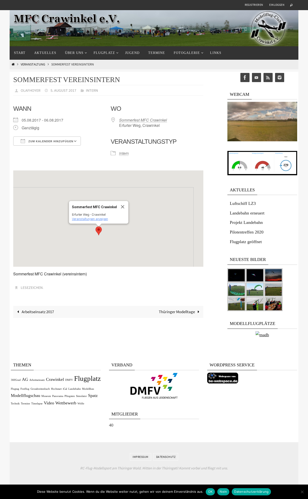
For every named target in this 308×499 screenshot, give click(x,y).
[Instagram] (279, 77)
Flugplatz (87, 378)
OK (210, 491)
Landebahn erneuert (247, 213)
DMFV (69, 380)
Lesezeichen (32, 287)
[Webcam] (262, 140)
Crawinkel (55, 379)
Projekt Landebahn (246, 222)
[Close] (122, 207)
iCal (65, 389)
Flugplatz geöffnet (246, 241)
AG (25, 379)
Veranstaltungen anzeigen (90, 219)
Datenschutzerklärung (251, 491)
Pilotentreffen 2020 (246, 232)
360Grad (16, 380)
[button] (99, 230)
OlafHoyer (30, 90)
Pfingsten (69, 396)
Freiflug (24, 389)
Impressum (140, 457)
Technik (15, 403)
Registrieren (254, 4)
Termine (25, 403)
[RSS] (268, 77)
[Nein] (302, 491)
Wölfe (80, 403)
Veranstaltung (33, 64)
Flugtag (15, 389)
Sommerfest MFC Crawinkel (143, 120)
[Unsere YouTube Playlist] (256, 77)
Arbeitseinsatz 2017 (37, 311)
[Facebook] (245, 77)
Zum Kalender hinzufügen (50, 141)
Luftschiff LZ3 (243, 203)
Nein (223, 491)
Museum (46, 396)
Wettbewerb (65, 403)
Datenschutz (166, 457)
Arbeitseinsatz (37, 380)
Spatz (93, 395)
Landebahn (74, 389)
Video (49, 403)
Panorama (57, 396)
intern (92, 90)
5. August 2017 (63, 90)
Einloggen (276, 4)
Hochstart (56, 389)
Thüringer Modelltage (177, 311)
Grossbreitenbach (40, 389)
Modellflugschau (25, 395)
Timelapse (37, 403)
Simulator (81, 396)
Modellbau (88, 389)
